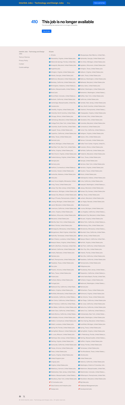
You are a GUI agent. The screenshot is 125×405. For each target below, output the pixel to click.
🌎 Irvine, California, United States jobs (90, 181)
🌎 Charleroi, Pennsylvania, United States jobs (92, 109)
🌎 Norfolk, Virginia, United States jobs (90, 242)
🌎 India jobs (53, 178)
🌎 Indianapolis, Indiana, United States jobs (91, 178)
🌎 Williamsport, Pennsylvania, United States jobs (92, 375)
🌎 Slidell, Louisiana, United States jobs (61, 324)
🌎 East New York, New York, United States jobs (63, 147)
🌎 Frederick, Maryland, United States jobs (91, 154)
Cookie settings (24, 67)
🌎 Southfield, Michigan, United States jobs (91, 324)
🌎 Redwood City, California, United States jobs (63, 287)
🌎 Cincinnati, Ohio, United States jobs (90, 116)
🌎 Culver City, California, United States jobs (92, 130)
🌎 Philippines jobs (84, 266)
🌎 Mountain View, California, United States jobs (92, 232)
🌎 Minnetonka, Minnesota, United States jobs (92, 229)
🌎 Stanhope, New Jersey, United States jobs (63, 338)
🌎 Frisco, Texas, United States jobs (89, 157)
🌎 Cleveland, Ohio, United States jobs (90, 120)
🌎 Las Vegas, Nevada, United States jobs (91, 201)
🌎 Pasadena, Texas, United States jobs (61, 263)
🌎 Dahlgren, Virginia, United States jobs (91, 133)
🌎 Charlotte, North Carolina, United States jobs (63, 113)
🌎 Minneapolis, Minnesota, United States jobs (63, 229)
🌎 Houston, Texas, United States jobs (90, 171)
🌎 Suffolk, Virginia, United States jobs (90, 341)
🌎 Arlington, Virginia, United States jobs (61, 72)
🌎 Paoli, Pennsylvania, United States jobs (62, 259)
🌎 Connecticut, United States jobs (89, 126)
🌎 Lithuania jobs (83, 205)
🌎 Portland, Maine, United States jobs (61, 280)
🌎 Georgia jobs (54, 161)
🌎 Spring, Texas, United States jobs (89, 327)
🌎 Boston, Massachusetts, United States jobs (63, 89)
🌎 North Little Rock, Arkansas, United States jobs (63, 246)
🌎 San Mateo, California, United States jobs (63, 307)
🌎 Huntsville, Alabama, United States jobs (62, 174)
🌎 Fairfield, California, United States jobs (91, 150)
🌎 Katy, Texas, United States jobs (89, 195)
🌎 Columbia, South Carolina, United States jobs (63, 126)
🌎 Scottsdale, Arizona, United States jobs (62, 317)
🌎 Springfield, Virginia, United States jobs (91, 331)
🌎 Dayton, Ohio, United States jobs (89, 137)
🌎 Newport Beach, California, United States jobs (92, 239)
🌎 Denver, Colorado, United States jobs (91, 140)
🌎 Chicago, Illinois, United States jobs (61, 116)
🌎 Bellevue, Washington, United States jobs (92, 79)
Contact (21, 64)
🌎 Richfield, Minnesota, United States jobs (62, 293)
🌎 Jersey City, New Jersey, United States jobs (63, 188)
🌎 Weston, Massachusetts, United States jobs (63, 375)
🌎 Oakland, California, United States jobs (62, 249)
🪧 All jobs (52, 55)
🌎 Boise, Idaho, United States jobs (89, 86)
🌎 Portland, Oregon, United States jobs (90, 280)
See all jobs (46, 31)
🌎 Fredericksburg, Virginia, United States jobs (63, 157)
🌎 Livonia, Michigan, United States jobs (90, 208)
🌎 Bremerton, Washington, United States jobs (92, 92)
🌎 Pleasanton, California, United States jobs (92, 273)
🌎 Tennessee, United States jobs (88, 348)
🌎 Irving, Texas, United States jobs (60, 184)
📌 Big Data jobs (83, 382)
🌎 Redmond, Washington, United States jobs (92, 283)
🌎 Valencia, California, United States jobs (91, 362)
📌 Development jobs (85, 389)
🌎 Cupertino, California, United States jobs (62, 133)
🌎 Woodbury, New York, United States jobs (63, 379)
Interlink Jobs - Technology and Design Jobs (41, 3)
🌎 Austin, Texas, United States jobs (89, 75)
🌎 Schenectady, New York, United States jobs (92, 314)
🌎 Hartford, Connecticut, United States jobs (63, 167)
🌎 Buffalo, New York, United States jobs (91, 96)
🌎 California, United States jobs (88, 99)
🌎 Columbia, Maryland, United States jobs (91, 123)
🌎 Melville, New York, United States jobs (62, 222)
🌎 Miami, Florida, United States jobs (60, 225)
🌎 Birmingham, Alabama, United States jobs (63, 86)
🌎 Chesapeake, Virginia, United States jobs (92, 113)
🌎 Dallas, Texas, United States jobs (60, 137)
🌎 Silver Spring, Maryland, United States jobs (92, 321)
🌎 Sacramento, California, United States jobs (63, 297)
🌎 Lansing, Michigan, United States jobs (61, 201)
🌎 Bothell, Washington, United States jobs (91, 89)
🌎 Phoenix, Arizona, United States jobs (61, 270)
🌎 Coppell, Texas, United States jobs (61, 130)
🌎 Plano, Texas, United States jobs (60, 273)
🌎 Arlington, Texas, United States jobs (90, 69)
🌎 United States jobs (85, 358)
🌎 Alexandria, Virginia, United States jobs (62, 58)
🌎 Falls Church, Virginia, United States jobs (62, 154)
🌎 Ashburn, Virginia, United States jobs (90, 72)
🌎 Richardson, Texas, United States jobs (91, 290)
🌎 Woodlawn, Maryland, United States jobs (92, 379)
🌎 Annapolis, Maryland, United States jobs (62, 65)
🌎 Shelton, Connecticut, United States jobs (62, 321)
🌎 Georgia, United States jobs (87, 161)
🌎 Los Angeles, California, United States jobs (92, 212)
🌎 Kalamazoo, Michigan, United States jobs (63, 191)
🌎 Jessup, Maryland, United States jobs (90, 188)
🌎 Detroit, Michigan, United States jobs (61, 143)
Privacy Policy (23, 60)
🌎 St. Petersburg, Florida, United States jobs (92, 334)
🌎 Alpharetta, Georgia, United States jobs (91, 58)
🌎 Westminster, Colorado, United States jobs (92, 372)
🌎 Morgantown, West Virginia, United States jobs (63, 232)
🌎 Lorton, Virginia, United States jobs (61, 212)
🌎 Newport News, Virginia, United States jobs (63, 242)
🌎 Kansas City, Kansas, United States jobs (91, 191)
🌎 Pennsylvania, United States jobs (89, 263)
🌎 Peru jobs (53, 266)
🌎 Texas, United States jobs (58, 351)
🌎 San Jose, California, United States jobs (91, 304)
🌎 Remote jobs (83, 287)
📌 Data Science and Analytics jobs (60, 385)
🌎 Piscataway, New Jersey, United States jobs (92, 270)
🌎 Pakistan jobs (54, 256)
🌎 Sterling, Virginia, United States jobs (61, 341)
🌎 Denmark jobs (54, 140)
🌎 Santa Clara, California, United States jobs (63, 310)
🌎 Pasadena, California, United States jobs (91, 259)
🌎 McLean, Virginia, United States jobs (90, 218)
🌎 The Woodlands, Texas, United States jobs (92, 351)
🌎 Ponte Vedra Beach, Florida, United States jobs (92, 276)
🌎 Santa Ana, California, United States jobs (92, 307)
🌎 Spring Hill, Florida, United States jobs (62, 327)
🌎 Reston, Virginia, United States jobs (61, 290)
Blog (68, 3)
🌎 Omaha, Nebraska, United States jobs (61, 253)
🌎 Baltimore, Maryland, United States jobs (62, 79)
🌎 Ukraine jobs (83, 355)
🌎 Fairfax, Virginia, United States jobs (61, 150)
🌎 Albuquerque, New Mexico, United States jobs (92, 55)
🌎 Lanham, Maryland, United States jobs (91, 198)
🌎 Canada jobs (54, 106)
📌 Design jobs (53, 389)
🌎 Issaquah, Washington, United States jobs (92, 184)
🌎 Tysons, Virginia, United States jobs (61, 355)
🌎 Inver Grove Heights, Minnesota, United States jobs (63, 181)
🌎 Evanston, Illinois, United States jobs (90, 147)
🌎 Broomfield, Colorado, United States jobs (63, 96)
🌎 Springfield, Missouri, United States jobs (62, 331)
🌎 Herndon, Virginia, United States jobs (90, 167)
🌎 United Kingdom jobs (56, 358)
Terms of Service (24, 57)
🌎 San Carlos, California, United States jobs (63, 300)
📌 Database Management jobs (88, 385)
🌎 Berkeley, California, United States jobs (62, 82)
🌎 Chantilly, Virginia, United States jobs (61, 109)
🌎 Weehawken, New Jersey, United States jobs (63, 372)
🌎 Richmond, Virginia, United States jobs (91, 293)
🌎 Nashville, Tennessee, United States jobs (62, 235)
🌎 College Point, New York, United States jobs (63, 123)
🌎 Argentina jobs (54, 69)
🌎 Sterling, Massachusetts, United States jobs (92, 338)
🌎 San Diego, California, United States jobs (92, 300)
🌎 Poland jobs (53, 276)
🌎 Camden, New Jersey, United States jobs (92, 103)
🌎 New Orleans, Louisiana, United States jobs (63, 239)
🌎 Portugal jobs (54, 283)
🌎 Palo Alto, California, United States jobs (91, 256)
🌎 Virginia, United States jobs (58, 365)
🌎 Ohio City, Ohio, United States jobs (90, 249)
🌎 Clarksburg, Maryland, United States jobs (63, 120)
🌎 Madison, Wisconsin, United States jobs (62, 215)
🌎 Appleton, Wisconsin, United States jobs (91, 65)
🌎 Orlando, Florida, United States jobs (90, 253)
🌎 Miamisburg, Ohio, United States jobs (90, 225)
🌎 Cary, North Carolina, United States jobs (91, 106)
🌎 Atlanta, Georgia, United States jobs (61, 75)
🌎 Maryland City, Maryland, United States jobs (92, 215)
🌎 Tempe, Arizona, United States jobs (61, 348)
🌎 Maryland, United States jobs (59, 218)
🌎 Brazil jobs (53, 92)
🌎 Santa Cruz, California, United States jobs (92, 310)
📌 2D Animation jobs (56, 382)
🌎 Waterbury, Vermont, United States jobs (62, 368)
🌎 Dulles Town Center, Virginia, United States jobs (92, 143)
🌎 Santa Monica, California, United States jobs (63, 314)
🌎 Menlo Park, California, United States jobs (92, 222)
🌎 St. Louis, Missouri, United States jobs (61, 334)
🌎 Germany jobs (54, 164)
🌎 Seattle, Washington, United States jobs (91, 317)
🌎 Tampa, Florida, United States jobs (90, 345)
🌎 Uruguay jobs (54, 362)
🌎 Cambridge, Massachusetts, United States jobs (63, 103)
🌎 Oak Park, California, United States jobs (91, 246)
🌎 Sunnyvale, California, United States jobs (63, 345)
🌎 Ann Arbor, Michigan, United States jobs (91, 62)
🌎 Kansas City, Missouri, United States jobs (63, 195)
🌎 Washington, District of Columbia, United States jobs (92, 365)
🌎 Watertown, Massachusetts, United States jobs (92, 368)
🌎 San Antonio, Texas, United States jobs (91, 297)
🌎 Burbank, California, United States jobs (62, 99)
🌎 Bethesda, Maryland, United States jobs (91, 82)
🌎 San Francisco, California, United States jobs (63, 304)
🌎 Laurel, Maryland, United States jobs (61, 205)
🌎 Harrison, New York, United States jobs (91, 164)
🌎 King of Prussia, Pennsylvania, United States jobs (63, 198)
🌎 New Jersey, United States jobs (89, 235)
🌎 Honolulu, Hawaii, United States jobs (61, 171)
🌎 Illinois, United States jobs (87, 174)
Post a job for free (99, 3)
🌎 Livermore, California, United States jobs (62, 208)
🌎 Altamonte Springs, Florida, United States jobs (63, 62)
